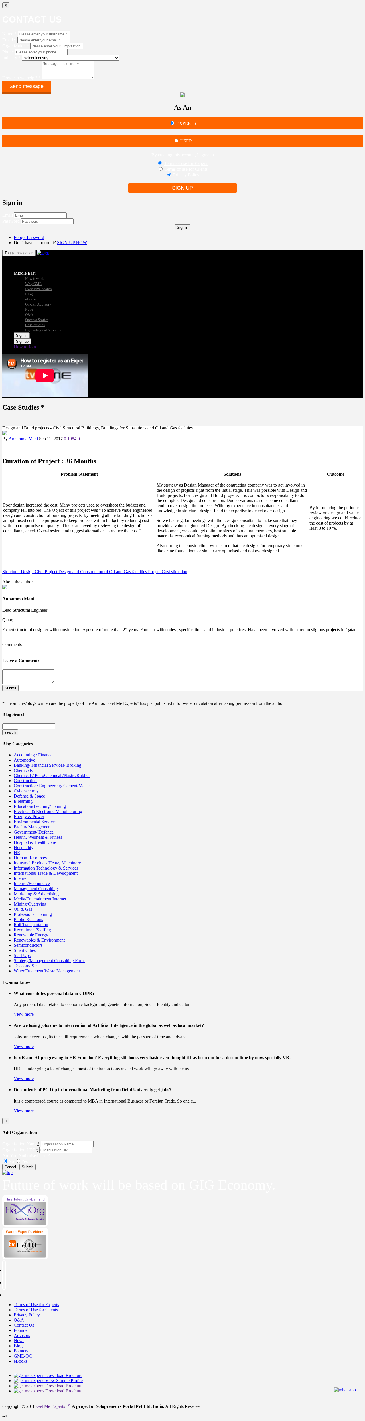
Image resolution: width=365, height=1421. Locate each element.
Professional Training (33, 914)
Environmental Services (35, 821)
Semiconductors (28, 945)
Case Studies (35, 325)
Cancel (10, 1167)
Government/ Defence (34, 832)
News (29, 309)
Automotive (24, 760)
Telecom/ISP (25, 965)
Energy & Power (29, 816)
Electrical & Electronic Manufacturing (48, 811)
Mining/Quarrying (30, 904)
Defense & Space (29, 796)
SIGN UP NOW (72, 242)
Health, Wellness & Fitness (38, 837)
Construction (25, 780)
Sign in (182, 227)
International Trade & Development (46, 873)
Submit (10, 688)
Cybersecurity (26, 790)
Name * (9, 33)
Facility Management (33, 826)
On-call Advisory (38, 304)
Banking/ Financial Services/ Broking (47, 765)
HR (17, 852)
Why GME (33, 284)
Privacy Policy (186, 174)
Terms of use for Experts (186, 163)
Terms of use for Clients (186, 169)
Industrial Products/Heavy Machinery (47, 862)
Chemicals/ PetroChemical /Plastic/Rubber (52, 775)
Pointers (21, 1350)
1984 (71, 438)
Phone (8, 51)
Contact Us (24, 1325)
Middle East (24, 273)
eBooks (31, 299)
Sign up (182, 188)
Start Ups (22, 955)
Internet (20, 878)
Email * (9, 39)
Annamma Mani (23, 438)
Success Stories (36, 320)
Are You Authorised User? (26, 1155)
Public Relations (28, 919)
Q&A (29, 314)
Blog (29, 294)
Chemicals (23, 770)
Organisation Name (19, 1143)
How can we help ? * (21, 77)
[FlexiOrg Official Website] (25, 1225)
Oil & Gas (23, 909)
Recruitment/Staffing (32, 929)
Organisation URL (19, 1149)
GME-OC (23, 1356)
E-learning (23, 801)
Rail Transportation (31, 924)
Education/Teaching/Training (40, 806)
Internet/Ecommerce (32, 883)
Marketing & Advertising (36, 893)
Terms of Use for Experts (36, 1304)
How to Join (25, 346)
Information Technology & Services (46, 868)
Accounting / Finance (33, 754)
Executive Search (38, 289)
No (11, 1161)
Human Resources (30, 857)
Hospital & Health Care (35, 842)
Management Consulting (36, 888)
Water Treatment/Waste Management (47, 970)
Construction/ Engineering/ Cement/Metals (52, 785)
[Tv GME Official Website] (25, 1257)
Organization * (15, 45)
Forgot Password (29, 237)
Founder (21, 1330)
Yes (24, 1161)
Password (11, 221)
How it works (35, 278)
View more (24, 1014)
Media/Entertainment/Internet (40, 898)
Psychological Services (43, 330)
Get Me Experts (53, 1406)
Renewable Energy (31, 934)
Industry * (11, 57)
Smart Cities (25, 950)
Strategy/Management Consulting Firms (49, 960)
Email (7, 215)
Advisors (22, 1335)
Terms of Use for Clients (36, 1309)
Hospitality (23, 847)
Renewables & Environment (39, 940)
